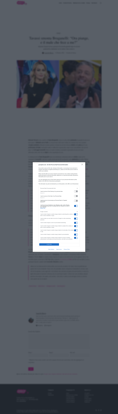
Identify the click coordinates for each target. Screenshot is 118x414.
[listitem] (59, 188)
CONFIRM (49, 244)
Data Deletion (51, 249)
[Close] (82, 165)
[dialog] (59, 207)
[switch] (76, 191)
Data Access (59, 249)
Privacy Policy (67, 249)
